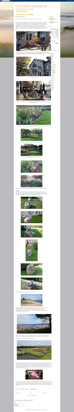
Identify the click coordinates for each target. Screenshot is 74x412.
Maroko (50, 29)
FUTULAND (52, 18)
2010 (51, 90)
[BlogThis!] (31, 389)
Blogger (46, 409)
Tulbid (56, 30)
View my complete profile (53, 50)
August (52, 74)
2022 (51, 57)
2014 (51, 84)
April (52, 77)
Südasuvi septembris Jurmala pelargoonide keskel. (29, 19)
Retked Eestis (51, 30)
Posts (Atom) (34, 395)
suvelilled (56, 34)
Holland (50, 28)
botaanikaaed (51, 32)
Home (17, 14)
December (53, 64)
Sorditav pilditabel (30, 14)
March (52, 78)
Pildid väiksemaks (23, 14)
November (53, 65)
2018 (51, 63)
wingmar (39, 409)
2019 (51, 61)
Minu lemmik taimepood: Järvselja (22, 11)
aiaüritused (51, 31)
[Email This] (30, 389)
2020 (51, 60)
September (53, 68)
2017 (51, 80)
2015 (51, 83)
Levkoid (57, 28)
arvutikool (56, 31)
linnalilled (57, 33)
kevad (53, 33)
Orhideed (53, 29)
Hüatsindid (53, 28)
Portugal (56, 29)
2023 (51, 56)
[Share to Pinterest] (35, 389)
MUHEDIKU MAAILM (54, 22)
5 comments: (27, 389)
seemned (53, 34)
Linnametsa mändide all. (32, 6)
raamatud (50, 34)
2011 (51, 88)
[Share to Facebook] (34, 389)
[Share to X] (32, 389)
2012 (51, 87)
